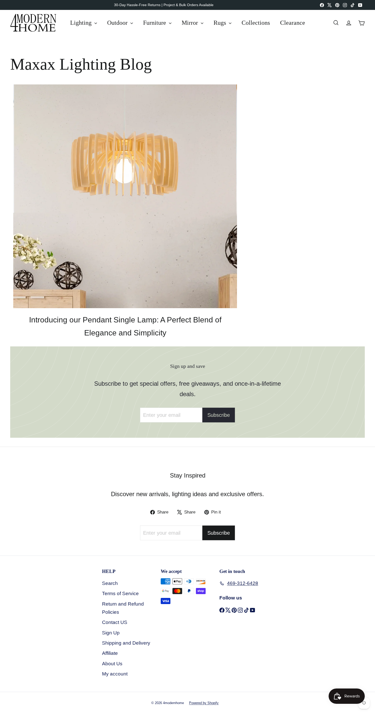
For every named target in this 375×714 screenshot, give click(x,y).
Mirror (190, 22)
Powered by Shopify (204, 703)
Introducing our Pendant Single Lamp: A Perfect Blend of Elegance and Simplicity (125, 326)
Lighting (81, 22)
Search (110, 583)
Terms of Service (120, 593)
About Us (112, 663)
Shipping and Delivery (126, 643)
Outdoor (118, 22)
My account (115, 674)
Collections (256, 22)
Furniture (155, 22)
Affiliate (110, 653)
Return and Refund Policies (123, 608)
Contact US (114, 622)
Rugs (221, 22)
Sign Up (111, 632)
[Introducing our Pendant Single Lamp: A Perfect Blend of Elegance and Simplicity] (125, 196)
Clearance (292, 22)
